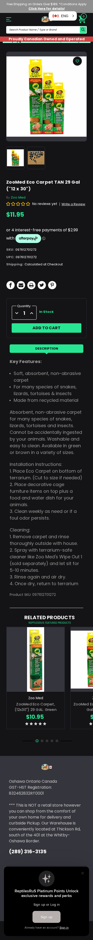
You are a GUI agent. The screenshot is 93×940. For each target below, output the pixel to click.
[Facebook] (10, 285)
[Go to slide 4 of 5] (52, 740)
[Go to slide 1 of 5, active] (37, 740)
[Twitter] (41, 285)
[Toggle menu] (12, 19)
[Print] (31, 285)
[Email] (21, 285)
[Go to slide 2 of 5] (42, 740)
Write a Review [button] (73, 204)
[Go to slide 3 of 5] (47, 740)
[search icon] (83, 30)
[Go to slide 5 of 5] (57, 740)
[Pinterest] (52, 285)
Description (46, 348)
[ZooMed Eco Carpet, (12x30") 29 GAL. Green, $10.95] (35, 659)
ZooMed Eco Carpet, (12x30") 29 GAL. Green (36, 706)
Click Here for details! (47, 8)
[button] (63, 15)
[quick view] (35, 666)
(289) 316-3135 (27, 851)
